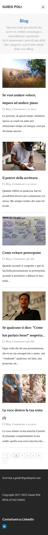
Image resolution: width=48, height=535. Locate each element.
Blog (8, 109)
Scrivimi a (21, 478)
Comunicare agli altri (23, 258)
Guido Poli (12, 7)
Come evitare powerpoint (21, 253)
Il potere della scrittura (20, 178)
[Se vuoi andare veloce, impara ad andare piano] (24, 73)
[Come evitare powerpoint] (24, 231)
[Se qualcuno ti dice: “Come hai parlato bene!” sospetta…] (24, 305)
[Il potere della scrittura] (24, 156)
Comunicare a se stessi (24, 109)
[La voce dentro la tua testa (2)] (24, 388)
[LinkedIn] (4, 526)
